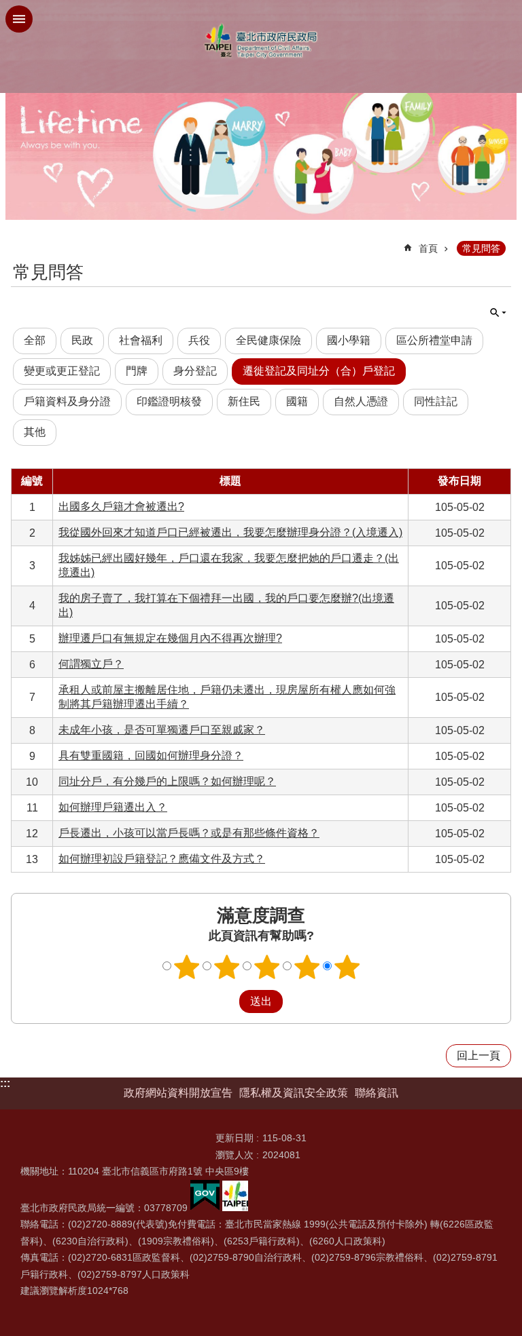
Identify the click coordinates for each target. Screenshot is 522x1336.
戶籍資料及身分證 (67, 401)
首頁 (428, 248)
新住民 (244, 401)
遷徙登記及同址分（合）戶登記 (319, 371)
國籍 (297, 401)
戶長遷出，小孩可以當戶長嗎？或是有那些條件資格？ (188, 833)
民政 (82, 340)
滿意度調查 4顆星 (307, 967)
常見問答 (481, 248)
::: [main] (19, 242)
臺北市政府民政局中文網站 (261, 41)
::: (5, 1083)
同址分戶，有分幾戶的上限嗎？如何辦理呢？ (167, 781)
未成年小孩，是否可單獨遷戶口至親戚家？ (161, 730)
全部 (35, 340)
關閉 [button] (19, 19)
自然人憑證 (361, 401)
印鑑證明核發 (169, 401)
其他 (35, 432)
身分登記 (195, 371)
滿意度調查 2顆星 (227, 967)
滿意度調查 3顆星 (267, 967)
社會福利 (140, 340)
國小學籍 (348, 340)
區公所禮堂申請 (434, 340)
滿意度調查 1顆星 (187, 967)
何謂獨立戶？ (91, 664)
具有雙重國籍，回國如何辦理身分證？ (150, 755)
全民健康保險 (268, 340)
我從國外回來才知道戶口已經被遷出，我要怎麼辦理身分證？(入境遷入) (230, 532)
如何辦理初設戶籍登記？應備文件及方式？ (161, 858)
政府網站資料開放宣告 (178, 1093)
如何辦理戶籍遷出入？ (112, 807)
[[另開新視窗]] (205, 1207)
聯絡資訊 (376, 1093)
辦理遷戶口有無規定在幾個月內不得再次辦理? (170, 638)
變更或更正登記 (62, 371)
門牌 (136, 371)
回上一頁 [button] (478, 1055)
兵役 (199, 340)
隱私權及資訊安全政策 (293, 1093)
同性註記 (435, 401)
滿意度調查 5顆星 (347, 967)
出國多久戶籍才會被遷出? (121, 506)
